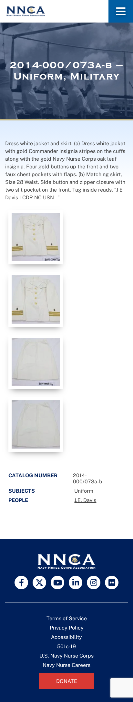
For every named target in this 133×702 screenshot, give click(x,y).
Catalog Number (32, 475)
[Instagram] (93, 582)
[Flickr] (111, 582)
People (18, 500)
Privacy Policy (67, 628)
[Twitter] (39, 582)
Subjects (21, 491)
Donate (66, 681)
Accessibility (66, 637)
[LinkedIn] (75, 582)
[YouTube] (57, 582)
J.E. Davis (85, 500)
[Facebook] (21, 582)
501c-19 (66, 646)
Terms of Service (66, 618)
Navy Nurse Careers (66, 665)
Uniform (83, 491)
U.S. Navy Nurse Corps (66, 656)
